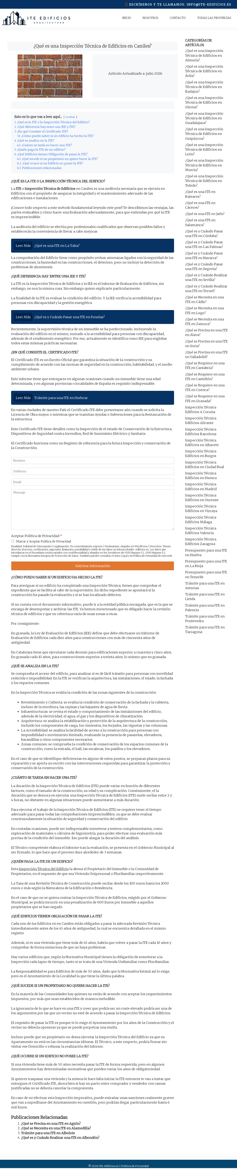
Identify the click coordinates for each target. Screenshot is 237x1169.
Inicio (126, 18)
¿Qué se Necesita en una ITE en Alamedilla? (56, 1128)
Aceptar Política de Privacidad (36, 536)
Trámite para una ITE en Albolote (48, 1133)
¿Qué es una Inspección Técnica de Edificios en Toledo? (204, 181)
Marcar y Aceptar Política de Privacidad (43, 541)
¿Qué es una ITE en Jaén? (205, 214)
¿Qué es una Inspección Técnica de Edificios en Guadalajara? (204, 118)
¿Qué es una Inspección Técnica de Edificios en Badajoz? (204, 87)
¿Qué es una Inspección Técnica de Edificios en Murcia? (204, 165)
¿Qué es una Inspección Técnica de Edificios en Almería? (204, 55)
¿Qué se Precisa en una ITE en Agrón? (51, 1123)
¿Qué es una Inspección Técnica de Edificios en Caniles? (92, 46)
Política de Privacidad (145, 555)
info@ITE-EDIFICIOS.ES (209, 4)
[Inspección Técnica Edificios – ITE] (36, 18)
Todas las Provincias (214, 18)
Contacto (178, 18)
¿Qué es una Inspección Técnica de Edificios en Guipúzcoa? (204, 133)
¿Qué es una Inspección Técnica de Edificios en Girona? (204, 102)
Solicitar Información (92, 566)
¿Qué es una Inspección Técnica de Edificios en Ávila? (204, 71)
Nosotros (150, 18)
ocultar (70, 117)
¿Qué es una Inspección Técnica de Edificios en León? (204, 149)
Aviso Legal (121, 555)
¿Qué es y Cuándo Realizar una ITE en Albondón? (60, 1137)
